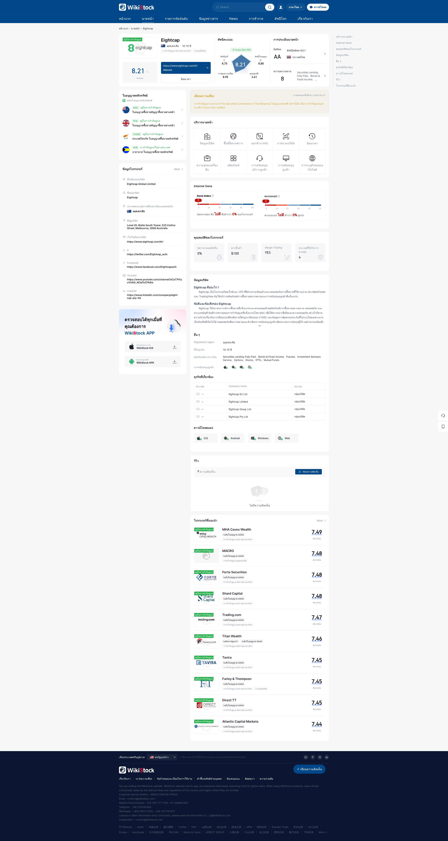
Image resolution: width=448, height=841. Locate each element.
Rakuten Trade (280, 826)
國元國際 (168, 826)
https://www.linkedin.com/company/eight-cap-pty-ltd (152, 296)
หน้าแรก (125, 18)
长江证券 (313, 826)
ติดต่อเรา (250, 778)
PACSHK (173, 832)
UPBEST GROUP (215, 832)
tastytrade (138, 832)
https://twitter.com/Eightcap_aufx (147, 254)
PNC (194, 826)
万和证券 (309, 832)
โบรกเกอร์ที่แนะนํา (346, 85)
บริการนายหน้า (344, 36)
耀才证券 (294, 832)
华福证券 (153, 826)
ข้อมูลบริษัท (342, 55)
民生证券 (298, 826)
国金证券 (236, 826)
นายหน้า (148, 18)
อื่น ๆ (338, 61)
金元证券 (264, 832)
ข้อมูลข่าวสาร (208, 18)
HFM (249, 826)
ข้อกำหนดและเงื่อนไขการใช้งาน (174, 778)
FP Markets (125, 826)
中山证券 (249, 832)
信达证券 (221, 826)
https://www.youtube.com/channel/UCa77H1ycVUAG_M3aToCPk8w (154, 281)
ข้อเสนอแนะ (233, 778)
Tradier (182, 826)
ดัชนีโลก (280, 18)
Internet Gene (344, 42)
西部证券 (279, 832)
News (233, 18)
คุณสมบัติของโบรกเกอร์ (348, 48)
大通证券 (234, 832)
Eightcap (148, 28)
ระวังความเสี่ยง (144, 778)
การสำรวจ (256, 18)
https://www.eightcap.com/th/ (145, 241)
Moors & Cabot (192, 832)
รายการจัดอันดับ (176, 18)
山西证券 (207, 826)
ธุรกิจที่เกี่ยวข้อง (344, 67)
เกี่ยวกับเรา (305, 18)
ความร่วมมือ (266, 778)
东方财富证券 (156, 832)
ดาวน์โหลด (320, 7)
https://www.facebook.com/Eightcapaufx (152, 266)
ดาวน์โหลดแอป (344, 73)
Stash (140, 826)
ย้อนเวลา (186, 78)
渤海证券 (262, 826)
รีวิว (338, 79)
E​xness (123, 832)
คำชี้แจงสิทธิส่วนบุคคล (209, 778)
